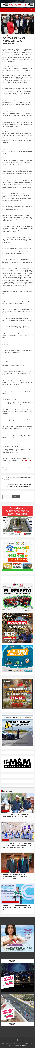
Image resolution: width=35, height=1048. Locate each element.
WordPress (23, 1045)
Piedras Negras (14, 902)
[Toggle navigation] (3, 10)
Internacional (7, 791)
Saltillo (5, 35)
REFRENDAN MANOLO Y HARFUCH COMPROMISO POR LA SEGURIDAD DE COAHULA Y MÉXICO (15, 877)
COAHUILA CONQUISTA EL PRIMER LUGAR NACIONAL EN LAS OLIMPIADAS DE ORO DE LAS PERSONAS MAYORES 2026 (17, 846)
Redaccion (6, 46)
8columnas (14, 1043)
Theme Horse (28, 1043)
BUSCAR (4, 493)
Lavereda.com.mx (26, 460)
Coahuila (5, 811)
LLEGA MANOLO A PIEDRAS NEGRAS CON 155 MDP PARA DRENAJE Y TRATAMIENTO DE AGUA (16, 908)
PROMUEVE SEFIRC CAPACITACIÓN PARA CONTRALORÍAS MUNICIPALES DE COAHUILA (19, 485)
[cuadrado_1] (17, 507)
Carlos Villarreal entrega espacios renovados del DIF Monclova (18, 478)
